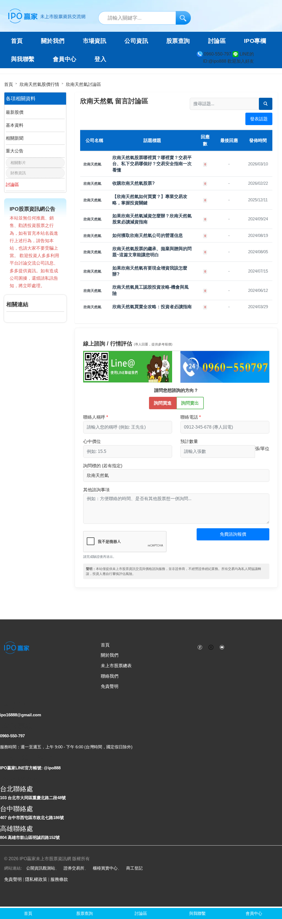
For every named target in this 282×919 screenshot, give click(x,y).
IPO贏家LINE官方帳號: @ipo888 (30, 767)
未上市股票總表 (116, 665)
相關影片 (18, 162)
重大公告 (14, 151)
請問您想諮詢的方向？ (176, 390)
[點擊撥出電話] (224, 366)
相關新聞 (14, 138)
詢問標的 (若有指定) (102, 465)
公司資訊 (136, 41)
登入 (100, 59)
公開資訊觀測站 (40, 868)
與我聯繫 (23, 59)
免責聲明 (109, 686)
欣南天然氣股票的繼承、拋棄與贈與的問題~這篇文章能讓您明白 (152, 251)
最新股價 (14, 112)
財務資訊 (18, 173)
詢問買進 (163, 403)
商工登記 (134, 868)
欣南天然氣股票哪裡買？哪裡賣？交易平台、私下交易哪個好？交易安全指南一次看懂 (152, 163)
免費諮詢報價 (233, 534)
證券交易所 (74, 868)
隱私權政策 (36, 879)
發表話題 (259, 119)
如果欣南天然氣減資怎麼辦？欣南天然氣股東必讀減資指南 (152, 218)
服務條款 (59, 879)
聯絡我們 (109, 676)
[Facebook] (200, 646)
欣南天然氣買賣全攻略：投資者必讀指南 (152, 306)
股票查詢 (178, 41)
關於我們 (109, 655)
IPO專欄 (255, 41)
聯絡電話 (189, 417)
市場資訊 (95, 41)
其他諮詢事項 (96, 489)
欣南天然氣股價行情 (39, 84)
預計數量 (189, 441)
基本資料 (14, 125)
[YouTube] (222, 646)
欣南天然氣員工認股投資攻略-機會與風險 (150, 290)
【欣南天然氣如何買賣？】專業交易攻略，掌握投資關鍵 (149, 199)
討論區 (217, 41)
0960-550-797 (12, 735)
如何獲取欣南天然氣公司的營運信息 (147, 235)
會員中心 (65, 59)
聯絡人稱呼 (94, 417)
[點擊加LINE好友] (127, 366)
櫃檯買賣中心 (105, 868)
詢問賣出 (190, 403)
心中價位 (92, 441)
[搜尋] (183, 18)
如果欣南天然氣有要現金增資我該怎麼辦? (149, 271)
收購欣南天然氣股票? (133, 183)
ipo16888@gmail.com (20, 714)
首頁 (17, 41)
